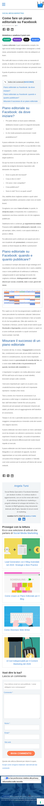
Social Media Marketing (13, 13)
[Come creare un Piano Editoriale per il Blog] (22, 582)
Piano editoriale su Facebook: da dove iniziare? (19, 89)
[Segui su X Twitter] (19, 520)
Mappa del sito (19, 800)
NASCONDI (28, 82)
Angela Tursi (21, 485)
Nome (7, 723)
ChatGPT (7, 39)
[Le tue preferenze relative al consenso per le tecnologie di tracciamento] (40, 802)
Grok (26, 39)
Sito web (8, 742)
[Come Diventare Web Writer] (22, 616)
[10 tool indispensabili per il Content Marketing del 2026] (22, 647)
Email (7, 733)
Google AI (35, 39)
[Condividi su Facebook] (4, 30)
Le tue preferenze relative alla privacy (23, 778)
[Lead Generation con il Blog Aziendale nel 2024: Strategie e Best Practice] (22, 548)
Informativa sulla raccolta (13, 782)
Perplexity (17, 39)
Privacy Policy (29, 800)
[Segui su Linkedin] (24, 519)
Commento (8, 692)
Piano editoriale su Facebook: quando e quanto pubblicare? (19, 96)
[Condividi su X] (8, 30)
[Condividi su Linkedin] (12, 30)
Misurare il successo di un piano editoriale (20, 101)
